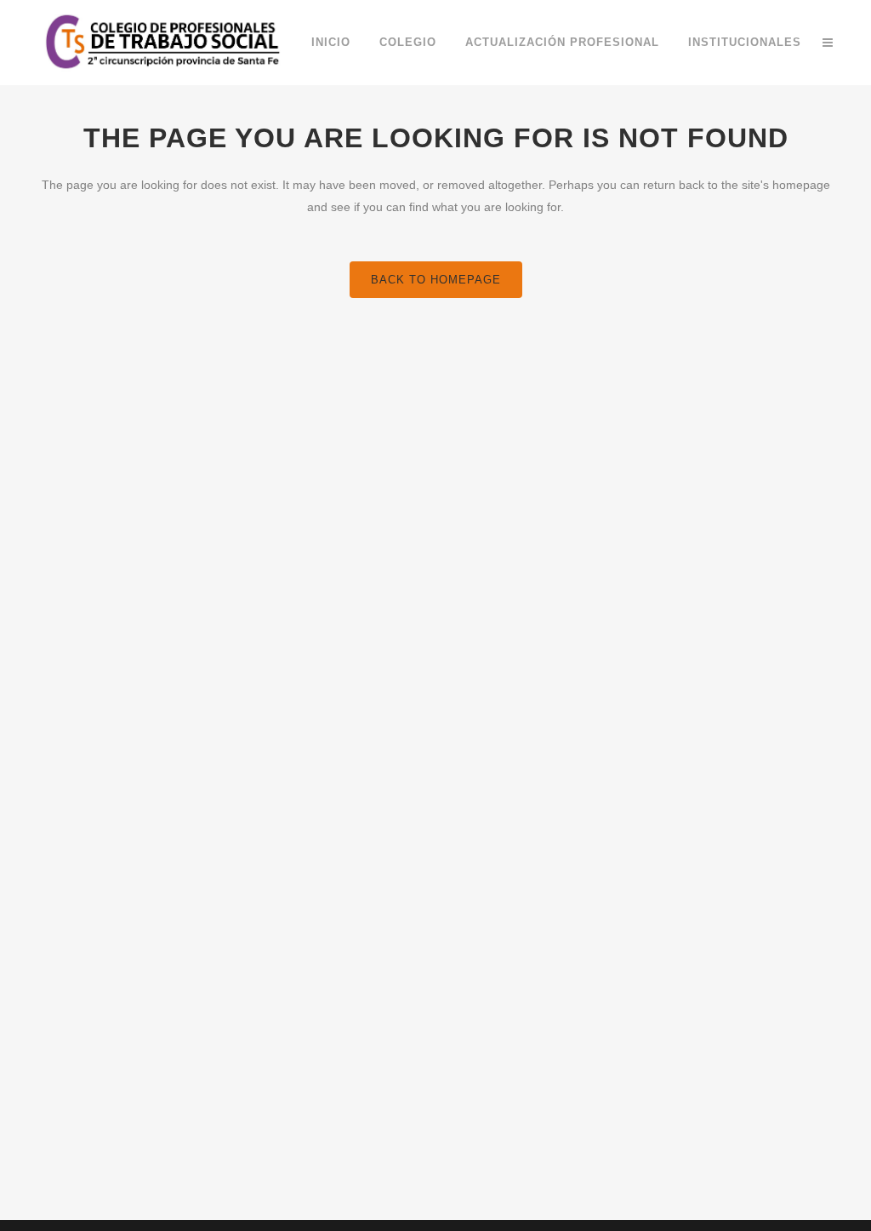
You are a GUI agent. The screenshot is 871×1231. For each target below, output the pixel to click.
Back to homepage (436, 279)
